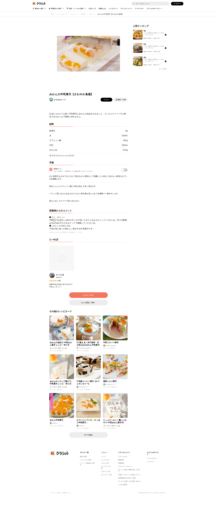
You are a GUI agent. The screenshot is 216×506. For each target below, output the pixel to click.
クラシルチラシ (152, 458)
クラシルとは (122, 456)
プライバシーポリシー (125, 466)
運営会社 (121, 460)
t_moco (81, 426)
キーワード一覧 (106, 475)
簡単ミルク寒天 (110, 381)
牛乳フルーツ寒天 (111, 342)
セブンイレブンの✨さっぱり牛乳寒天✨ (88, 421)
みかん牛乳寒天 (56, 420)
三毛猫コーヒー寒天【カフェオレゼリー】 (88, 382)
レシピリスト (105, 460)
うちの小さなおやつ (85, 348)
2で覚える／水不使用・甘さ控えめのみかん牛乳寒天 (88, 343)
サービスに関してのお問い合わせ (129, 481)
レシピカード (113, 8)
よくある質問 (122, 484)
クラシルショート (126, 8)
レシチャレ (150, 461)
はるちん (55, 423)
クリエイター (139, 8)
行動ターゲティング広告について (129, 475)
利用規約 (121, 463)
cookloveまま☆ (111, 345)
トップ (103, 456)
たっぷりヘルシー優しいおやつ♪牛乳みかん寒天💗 (114, 421)
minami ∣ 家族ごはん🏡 (59, 348)
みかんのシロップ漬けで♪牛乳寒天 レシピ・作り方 (61, 382)
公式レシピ (92, 8)
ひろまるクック (60, 100)
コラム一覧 (105, 463)
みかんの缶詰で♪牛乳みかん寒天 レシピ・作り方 (61, 343)
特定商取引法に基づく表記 (127, 478)
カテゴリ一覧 (105, 471)
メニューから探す (86, 460)
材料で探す (83, 456)
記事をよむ (102, 8)
